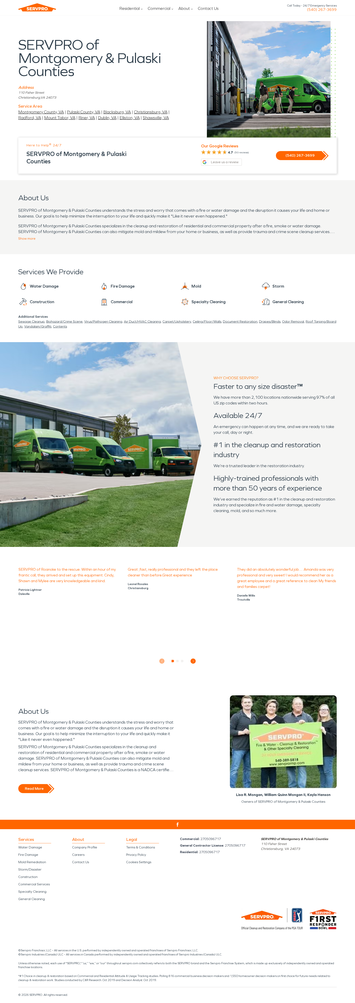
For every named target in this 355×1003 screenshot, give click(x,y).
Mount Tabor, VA (59, 117)
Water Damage (30, 847)
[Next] (193, 661)
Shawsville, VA (156, 117)
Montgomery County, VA (41, 111)
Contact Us (208, 8)
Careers (78, 855)
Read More (34, 788)
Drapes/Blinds (269, 321)
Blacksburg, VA (117, 111)
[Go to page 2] (177, 661)
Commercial (159, 8)
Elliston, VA (130, 117)
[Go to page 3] (182, 661)
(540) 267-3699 (322, 9)
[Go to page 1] (173, 661)
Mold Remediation (32, 862)
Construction (28, 877)
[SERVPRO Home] (37, 7)
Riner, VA (86, 117)
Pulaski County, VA (83, 111)
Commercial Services (34, 884)
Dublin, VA (107, 117)
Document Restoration (240, 321)
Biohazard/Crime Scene (64, 321)
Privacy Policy (136, 855)
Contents (60, 326)
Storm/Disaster (29, 869)
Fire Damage (28, 855)
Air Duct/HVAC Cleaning (142, 321)
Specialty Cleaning (32, 892)
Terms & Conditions (140, 847)
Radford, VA (29, 117)
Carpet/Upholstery (177, 321)
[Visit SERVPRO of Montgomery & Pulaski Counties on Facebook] (177, 824)
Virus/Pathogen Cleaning (103, 321)
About (184, 8)
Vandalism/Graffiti (37, 326)
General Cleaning (31, 899)
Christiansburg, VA (150, 111)
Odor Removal (293, 321)
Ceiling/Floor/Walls (207, 321)
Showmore (27, 238)
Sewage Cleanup (31, 321)
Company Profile (84, 847)
